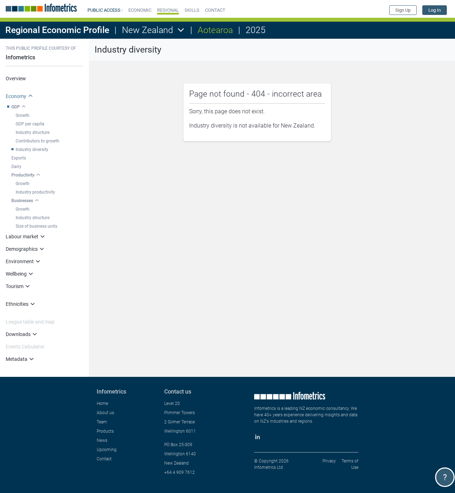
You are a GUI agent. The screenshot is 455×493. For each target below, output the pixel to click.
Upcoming (107, 449)
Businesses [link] (22, 200)
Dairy (16, 166)
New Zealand (147, 30)
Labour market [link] (22, 236)
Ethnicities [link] (17, 304)
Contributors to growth (37, 141)
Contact (104, 458)
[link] (434, 10)
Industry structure (32, 132)
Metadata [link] (16, 359)
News (102, 440)
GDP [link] (15, 106)
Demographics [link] (22, 249)
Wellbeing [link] (16, 274)
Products (105, 431)
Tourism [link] (14, 286)
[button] (139, 10)
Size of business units (36, 226)
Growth (23, 115)
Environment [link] (20, 261)
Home (102, 403)
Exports (18, 158)
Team (102, 421)
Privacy (329, 461)
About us (105, 412)
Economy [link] (16, 96)
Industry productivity (35, 192)
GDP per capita (30, 123)
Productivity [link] (22, 175)
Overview (16, 78)
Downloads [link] (18, 334)
